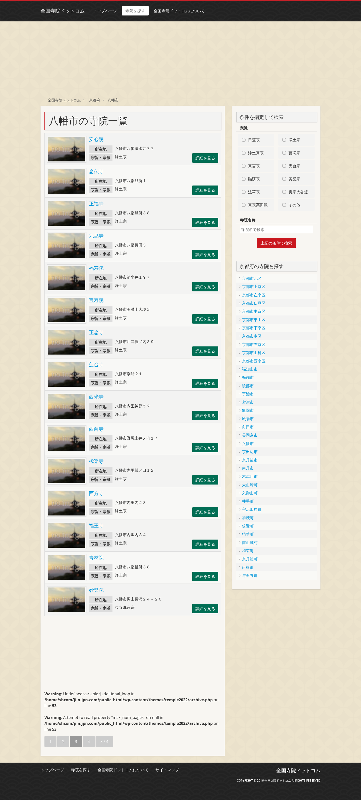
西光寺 (96, 396)
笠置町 (248, 526)
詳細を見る (205, 158)
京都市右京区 (253, 344)
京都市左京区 (253, 295)
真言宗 (254, 166)
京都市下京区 (253, 327)
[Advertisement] (180, 57)
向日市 (248, 426)
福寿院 (96, 268)
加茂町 (248, 517)
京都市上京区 (253, 286)
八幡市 (248, 443)
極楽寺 (96, 461)
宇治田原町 (252, 509)
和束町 (248, 550)
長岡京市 (250, 435)
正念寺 (96, 332)
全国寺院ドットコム (63, 10)
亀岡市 (248, 410)
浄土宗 (294, 140)
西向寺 (96, 429)
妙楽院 (96, 589)
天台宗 (294, 166)
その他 (294, 205)
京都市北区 (252, 278)
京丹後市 (250, 460)
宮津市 (248, 402)
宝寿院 (96, 300)
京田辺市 (250, 451)
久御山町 (250, 493)
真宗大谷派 (298, 192)
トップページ (105, 11)
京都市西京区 (253, 361)
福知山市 (250, 369)
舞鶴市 (248, 377)
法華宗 (254, 192)
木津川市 (250, 476)
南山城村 (250, 542)
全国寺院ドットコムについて (179, 11)
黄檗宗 (294, 179)
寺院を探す (135, 11)
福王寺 (96, 525)
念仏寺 (96, 171)
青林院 (96, 557)
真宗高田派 (258, 205)
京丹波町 (250, 559)
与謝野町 (250, 575)
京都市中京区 (253, 311)
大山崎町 (250, 484)
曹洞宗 (294, 153)
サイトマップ (167, 769)
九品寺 (96, 235)
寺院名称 (248, 220)
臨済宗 (254, 179)
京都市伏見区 (253, 303)
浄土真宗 (256, 153)
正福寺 (96, 203)
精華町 (248, 534)
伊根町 (248, 567)
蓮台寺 (96, 364)
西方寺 (96, 493)
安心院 (96, 139)
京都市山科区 (253, 352)
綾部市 (248, 385)
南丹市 (248, 468)
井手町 (248, 501)
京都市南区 (252, 336)
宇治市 (248, 394)
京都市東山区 (253, 319)
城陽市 (248, 418)
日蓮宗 (254, 140)
